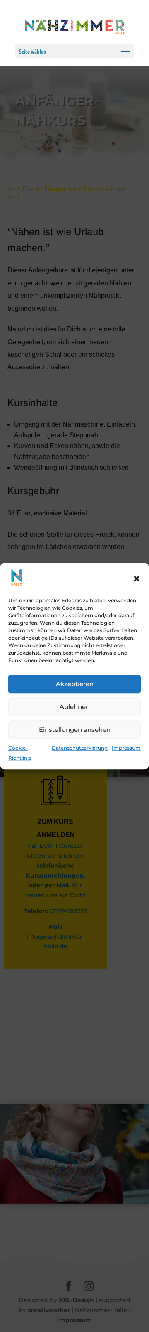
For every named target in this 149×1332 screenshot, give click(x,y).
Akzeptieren (75, 684)
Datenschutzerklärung (80, 748)
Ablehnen (75, 707)
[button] (136, 579)
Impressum (126, 748)
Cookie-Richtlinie (19, 753)
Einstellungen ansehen (75, 729)
